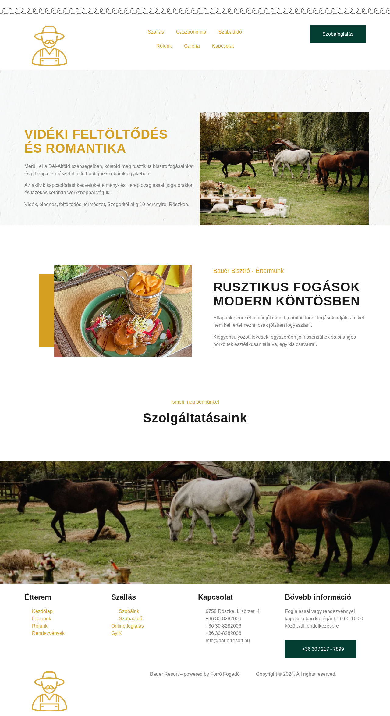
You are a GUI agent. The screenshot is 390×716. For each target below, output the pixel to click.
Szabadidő (230, 31)
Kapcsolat (223, 45)
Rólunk (164, 45)
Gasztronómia (191, 31)
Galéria (192, 45)
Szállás (156, 31)
